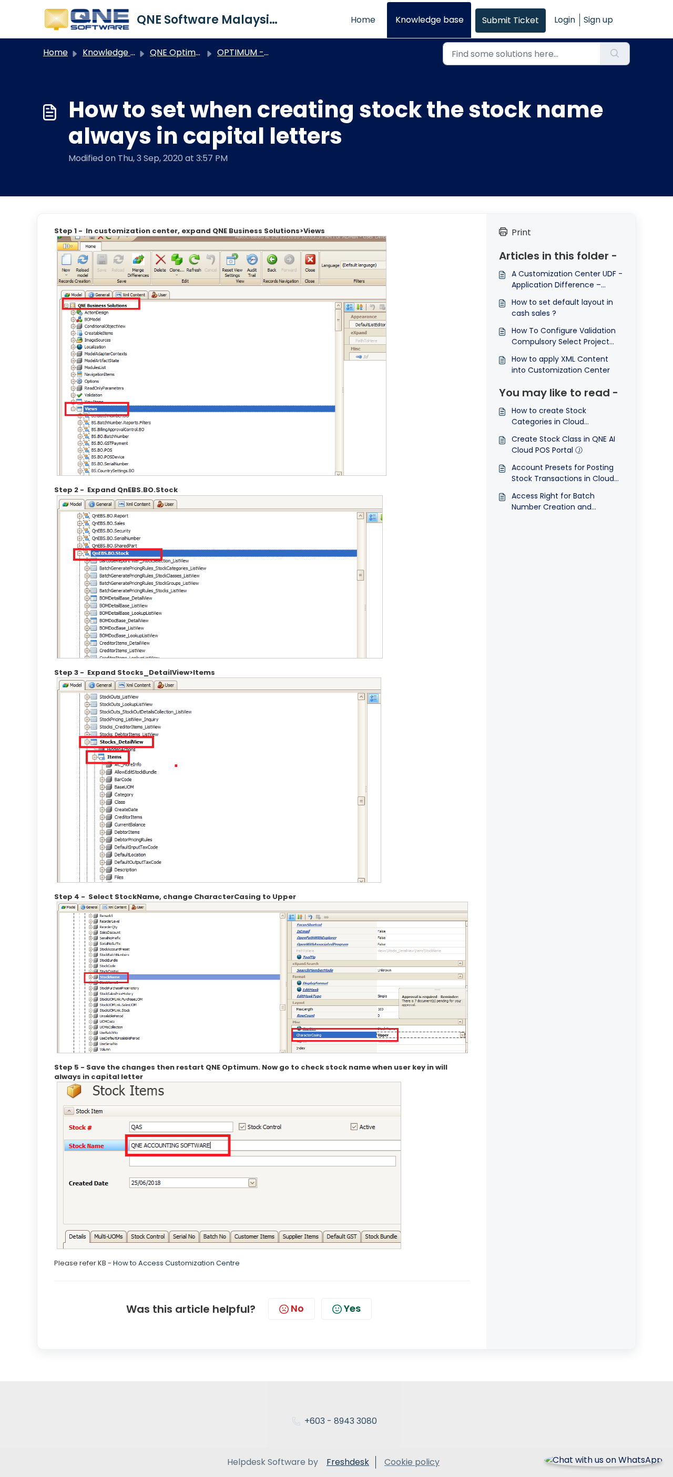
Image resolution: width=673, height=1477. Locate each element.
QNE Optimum (179, 52)
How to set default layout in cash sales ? (562, 307)
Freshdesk (348, 1462)
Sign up (598, 20)
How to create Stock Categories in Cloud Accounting (549, 416)
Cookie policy (412, 1462)
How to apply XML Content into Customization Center (561, 364)
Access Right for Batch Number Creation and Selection (553, 502)
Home (363, 20)
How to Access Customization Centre (176, 1263)
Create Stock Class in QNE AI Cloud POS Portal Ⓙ (563, 444)
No (297, 1308)
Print (521, 232)
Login (564, 20)
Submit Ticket (510, 20)
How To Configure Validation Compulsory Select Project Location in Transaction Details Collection (564, 336)
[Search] (615, 53)
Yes (352, 1308)
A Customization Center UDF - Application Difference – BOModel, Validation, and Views (567, 279)
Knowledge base (429, 20)
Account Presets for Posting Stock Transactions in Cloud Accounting (563, 473)
